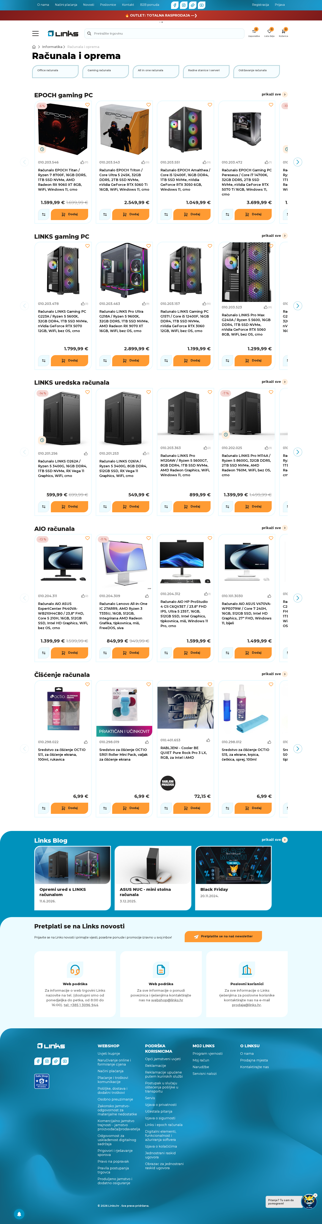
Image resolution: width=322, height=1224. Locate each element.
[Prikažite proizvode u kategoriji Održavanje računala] (256, 71)
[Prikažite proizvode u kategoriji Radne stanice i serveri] (206, 71)
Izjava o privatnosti (161, 1105)
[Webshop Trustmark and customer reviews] (41, 1081)
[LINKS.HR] (19, 1214)
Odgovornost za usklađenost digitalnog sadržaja (117, 1140)
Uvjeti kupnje (109, 1054)
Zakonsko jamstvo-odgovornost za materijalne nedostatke (117, 1110)
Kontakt (128, 5)
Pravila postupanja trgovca (113, 1170)
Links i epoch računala (164, 1125)
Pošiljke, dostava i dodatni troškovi (112, 1091)
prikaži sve (271, 94)
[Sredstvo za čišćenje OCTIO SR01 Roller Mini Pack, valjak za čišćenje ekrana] (124, 749)
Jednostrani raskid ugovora (160, 1155)
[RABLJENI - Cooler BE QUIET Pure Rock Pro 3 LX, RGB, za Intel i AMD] (185, 749)
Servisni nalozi (205, 1074)
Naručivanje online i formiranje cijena (114, 1062)
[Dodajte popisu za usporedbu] (43, 214)
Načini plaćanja (66, 5)
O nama (43, 5)
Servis (150, 1098)
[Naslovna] (34, 47)
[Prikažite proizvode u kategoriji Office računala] (55, 71)
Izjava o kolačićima (161, 1146)
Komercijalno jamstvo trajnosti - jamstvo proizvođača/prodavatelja (119, 1125)
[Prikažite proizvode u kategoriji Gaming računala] (105, 71)
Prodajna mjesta (254, 1060)
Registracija (260, 5)
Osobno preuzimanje (115, 1099)
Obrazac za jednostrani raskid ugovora (164, 1166)
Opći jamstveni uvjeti (163, 1059)
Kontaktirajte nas (254, 1067)
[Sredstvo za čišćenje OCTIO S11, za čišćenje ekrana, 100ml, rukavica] (63, 749)
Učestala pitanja (158, 1111)
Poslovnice (108, 5)
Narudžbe (201, 1067)
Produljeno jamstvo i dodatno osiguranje (115, 1181)
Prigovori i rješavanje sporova (115, 1153)
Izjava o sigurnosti (160, 1118)
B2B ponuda (149, 5)
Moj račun (201, 1060)
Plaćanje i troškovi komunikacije (113, 1080)
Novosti (88, 5)
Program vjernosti (208, 1054)
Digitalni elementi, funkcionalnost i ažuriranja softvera (160, 1136)
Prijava (280, 5)
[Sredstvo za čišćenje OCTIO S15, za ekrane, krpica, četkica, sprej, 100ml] (247, 749)
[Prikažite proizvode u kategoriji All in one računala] (156, 71)
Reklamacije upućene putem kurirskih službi (164, 1074)
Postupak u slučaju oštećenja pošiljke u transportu (161, 1087)
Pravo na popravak (113, 1161)
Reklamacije (155, 1066)
